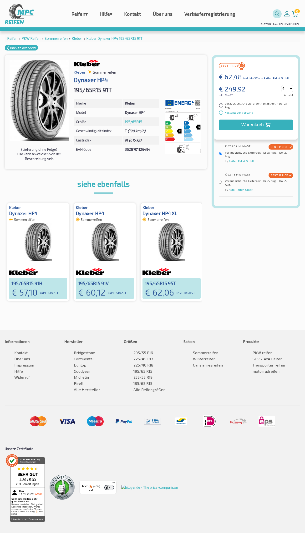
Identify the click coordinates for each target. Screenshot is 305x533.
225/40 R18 (143, 365)
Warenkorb (252, 124)
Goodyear (82, 371)
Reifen (79, 14)
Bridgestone (84, 352)
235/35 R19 (142, 377)
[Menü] (114, 483)
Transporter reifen (269, 365)
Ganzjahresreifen (208, 365)
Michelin (81, 377)
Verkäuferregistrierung (209, 14)
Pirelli (79, 383)
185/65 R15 (142, 383)
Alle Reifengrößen (149, 389)
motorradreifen (266, 371)
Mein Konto (287, 13)
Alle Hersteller (87, 389)
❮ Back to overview (21, 48)
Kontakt (132, 14)
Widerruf (22, 377)
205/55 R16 (143, 352)
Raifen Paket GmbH (241, 161)
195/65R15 (133, 122)
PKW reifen (262, 352)
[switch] (109, 487)
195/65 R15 (142, 371)
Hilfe (106, 14)
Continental (84, 359)
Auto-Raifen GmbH (240, 189)
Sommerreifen (205, 352)
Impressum (24, 365)
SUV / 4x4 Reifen (267, 359)
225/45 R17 (143, 359)
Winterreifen (204, 359)
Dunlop (80, 365)
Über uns (163, 14)
